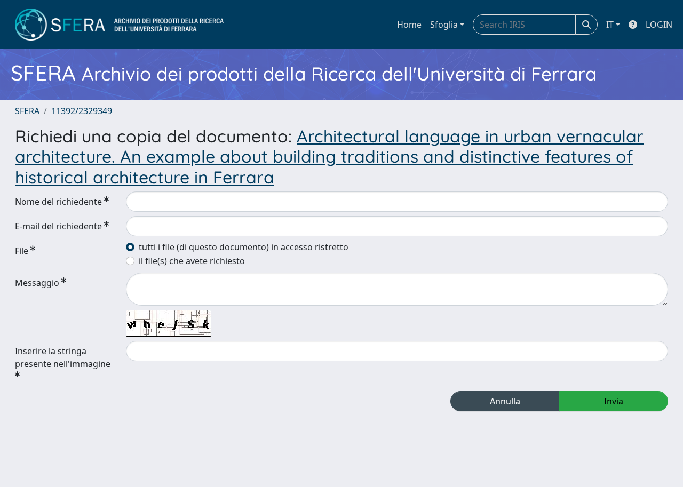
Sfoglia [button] (444, 24)
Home (409, 24)
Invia (613, 401)
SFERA (27, 111)
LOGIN (659, 24)
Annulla (505, 401)
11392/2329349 (81, 111)
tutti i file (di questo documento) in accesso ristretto (243, 247)
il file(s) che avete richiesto (192, 261)
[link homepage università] (119, 24)
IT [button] (610, 24)
